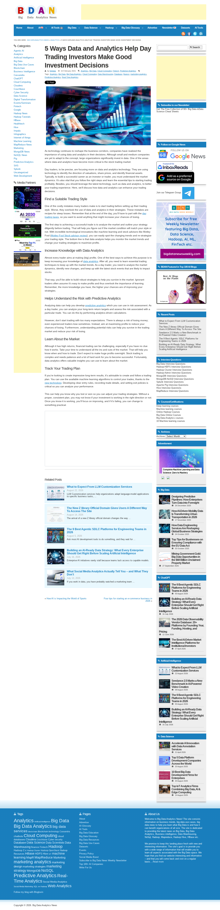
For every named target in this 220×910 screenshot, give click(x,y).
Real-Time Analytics (70, 77)
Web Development (23, 176)
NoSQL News (20, 155)
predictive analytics (95, 305)
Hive (16, 127)
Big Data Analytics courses (169, 418)
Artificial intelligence (42, 822)
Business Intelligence (24, 71)
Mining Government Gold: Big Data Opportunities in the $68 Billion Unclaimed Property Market (186, 558)
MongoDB (34, 870)
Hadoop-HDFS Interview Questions (173, 367)
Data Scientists (55, 842)
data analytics (90, 261)
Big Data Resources (89, 840)
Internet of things (22, 137)
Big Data (70, 28)
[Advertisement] (143, 12)
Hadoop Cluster (33, 850)
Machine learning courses (169, 409)
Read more (158, 862)
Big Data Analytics (74, 74)
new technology (53, 382)
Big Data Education (88, 833)
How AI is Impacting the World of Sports (66, 598)
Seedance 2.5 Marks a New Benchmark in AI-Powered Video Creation (180, 333)
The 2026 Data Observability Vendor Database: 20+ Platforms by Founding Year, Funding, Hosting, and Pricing (181, 625)
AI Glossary (85, 826)
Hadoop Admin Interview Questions (173, 373)
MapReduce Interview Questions (172, 391)
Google (17, 110)
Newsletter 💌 (169, 27)
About (30, 27)
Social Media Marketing (23, 886)
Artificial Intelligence (24, 57)
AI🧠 (39, 28)
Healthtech (19, 124)
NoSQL (47, 870)
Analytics (55, 40)
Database (118, 74)
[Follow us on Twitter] (195, 34)
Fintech (116, 71)
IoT (50, 854)
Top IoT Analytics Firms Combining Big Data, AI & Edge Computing (186, 789)
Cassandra (19, 75)
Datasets (185, 27)
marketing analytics (138, 74)
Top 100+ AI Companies (91, 864)
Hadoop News (21, 113)
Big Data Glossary (129, 28)
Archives (160, 436)
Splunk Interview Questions (170, 382)
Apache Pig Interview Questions (172, 385)
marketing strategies (34, 866)
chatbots (18, 836)
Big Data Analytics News (38, 40)
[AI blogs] (181, 303)
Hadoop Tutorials (22, 117)
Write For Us (85, 867)
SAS (16, 165)
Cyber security (55, 839)
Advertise (152, 27)
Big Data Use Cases (24, 65)
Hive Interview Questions (168, 388)
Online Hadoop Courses (168, 412)
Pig (15, 158)
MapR (30, 857)
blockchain (32, 832)
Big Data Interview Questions (170, 364)
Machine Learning (22, 141)
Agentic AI (19, 51)
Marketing (19, 148)
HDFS (38, 853)
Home (19, 27)
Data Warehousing (105, 74)
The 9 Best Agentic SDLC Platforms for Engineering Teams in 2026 (178, 339)
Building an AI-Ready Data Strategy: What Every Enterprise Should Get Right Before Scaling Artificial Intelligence (105, 552)
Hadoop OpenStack (50, 850)
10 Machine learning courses (170, 421)
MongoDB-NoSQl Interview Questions (175, 379)
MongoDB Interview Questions (171, 376)
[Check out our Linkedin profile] (201, 34)
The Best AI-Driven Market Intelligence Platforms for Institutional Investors (186, 642)
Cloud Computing (104, 71)
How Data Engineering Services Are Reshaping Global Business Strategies (187, 528)
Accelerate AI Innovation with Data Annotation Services (185, 746)
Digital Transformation (25, 99)
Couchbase (19, 89)
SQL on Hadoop (40, 886)
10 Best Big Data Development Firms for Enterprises (185, 775)
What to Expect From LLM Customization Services (99, 486)
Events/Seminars (22, 103)
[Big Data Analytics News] (40, 18)
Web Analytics (60, 886)
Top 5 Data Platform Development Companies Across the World (186, 760)
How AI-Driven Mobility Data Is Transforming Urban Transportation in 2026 (187, 514)
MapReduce (44, 857)
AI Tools (199, 27)
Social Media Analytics (55, 881)
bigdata (53, 71)
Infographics (20, 134)
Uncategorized (21, 172)
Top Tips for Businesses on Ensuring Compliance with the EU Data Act (187, 542)
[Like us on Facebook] (189, 34)
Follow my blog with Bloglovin (28, 892)
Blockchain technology (48, 831)
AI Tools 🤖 (57, 27)
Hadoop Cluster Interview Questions (174, 370)
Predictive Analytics (128, 71)
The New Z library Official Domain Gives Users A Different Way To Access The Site (180, 328)
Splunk (17, 169)
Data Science (89, 28)
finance (126, 74)
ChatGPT (18, 78)
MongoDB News (22, 152)
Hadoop (108, 28)
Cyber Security (21, 92)
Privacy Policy (86, 853)
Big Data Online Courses (168, 415)
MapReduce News (23, 145)
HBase (17, 120)
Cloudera (18, 85)
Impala (17, 131)
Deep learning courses (167, 406)
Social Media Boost (89, 857)
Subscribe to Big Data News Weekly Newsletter (102, 860)
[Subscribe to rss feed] (183, 34)
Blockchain (19, 68)
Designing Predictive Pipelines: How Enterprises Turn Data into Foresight (187, 499)
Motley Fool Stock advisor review (69, 235)
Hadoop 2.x (20, 850)
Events (82, 850)
